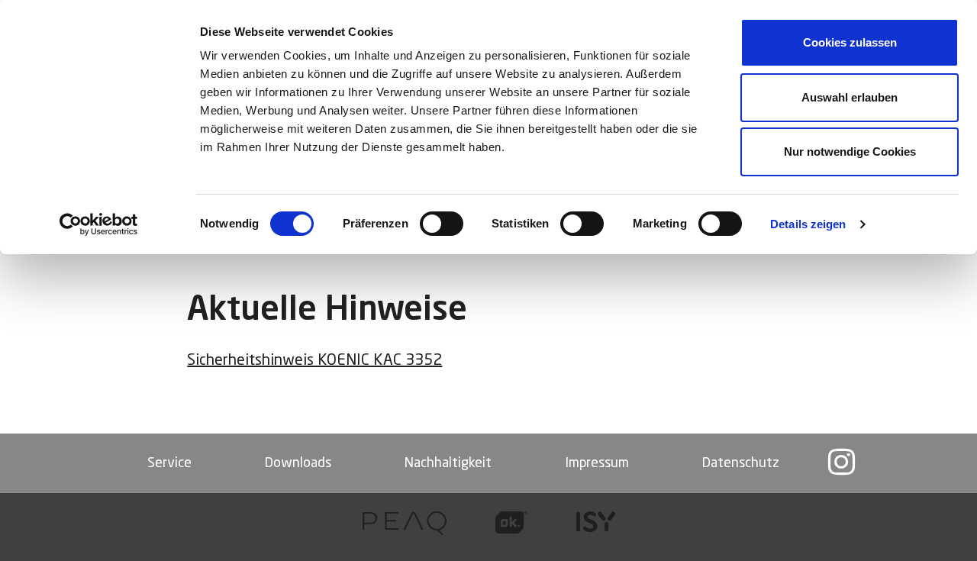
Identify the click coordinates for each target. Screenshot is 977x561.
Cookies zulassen (850, 42)
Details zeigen (808, 224)
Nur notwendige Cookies (850, 151)
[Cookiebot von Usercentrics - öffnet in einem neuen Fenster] (99, 224)
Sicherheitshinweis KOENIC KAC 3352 (314, 361)
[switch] (441, 223)
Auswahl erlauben (849, 97)
